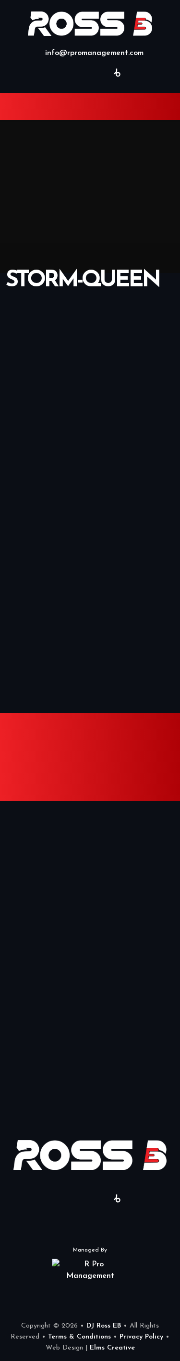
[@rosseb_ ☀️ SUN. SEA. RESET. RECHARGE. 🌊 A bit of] (45, 876)
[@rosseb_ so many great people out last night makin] (45, 926)
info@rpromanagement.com (93, 53)
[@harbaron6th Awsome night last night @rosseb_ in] (45, 826)
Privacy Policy (141, 1336)
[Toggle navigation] (22, 106)
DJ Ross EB (103, 1325)
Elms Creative (112, 1347)
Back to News (90, 541)
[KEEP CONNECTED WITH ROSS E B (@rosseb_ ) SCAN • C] (45, 1027)
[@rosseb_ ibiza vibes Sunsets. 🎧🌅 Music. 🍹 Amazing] (45, 976)
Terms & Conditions (79, 1336)
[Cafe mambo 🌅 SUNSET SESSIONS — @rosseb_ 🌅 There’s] (45, 1077)
